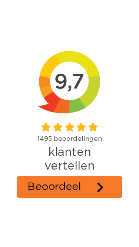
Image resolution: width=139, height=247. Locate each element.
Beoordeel (54, 187)
